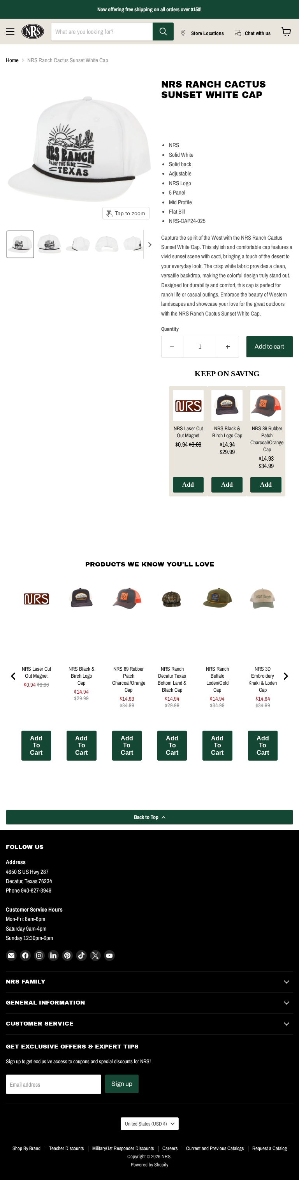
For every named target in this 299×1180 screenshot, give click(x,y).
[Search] (163, 31)
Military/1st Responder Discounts (123, 1148)
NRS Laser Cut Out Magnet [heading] (188, 432)
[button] (20, 244)
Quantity (170, 329)
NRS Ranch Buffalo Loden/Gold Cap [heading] (217, 679)
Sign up (121, 1083)
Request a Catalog (269, 1148)
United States (146, 1123)
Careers (170, 1148)
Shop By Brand (26, 1148)
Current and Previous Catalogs (215, 1148)
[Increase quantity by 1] (228, 347)
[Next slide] (149, 244)
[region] (227, 447)
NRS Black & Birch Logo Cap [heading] (227, 432)
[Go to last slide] (13, 676)
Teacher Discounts (66, 1148)
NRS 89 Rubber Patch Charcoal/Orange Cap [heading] (266, 439)
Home (12, 60)
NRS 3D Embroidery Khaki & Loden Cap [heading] (262, 679)
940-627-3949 (36, 890)
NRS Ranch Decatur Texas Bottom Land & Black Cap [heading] (172, 679)
